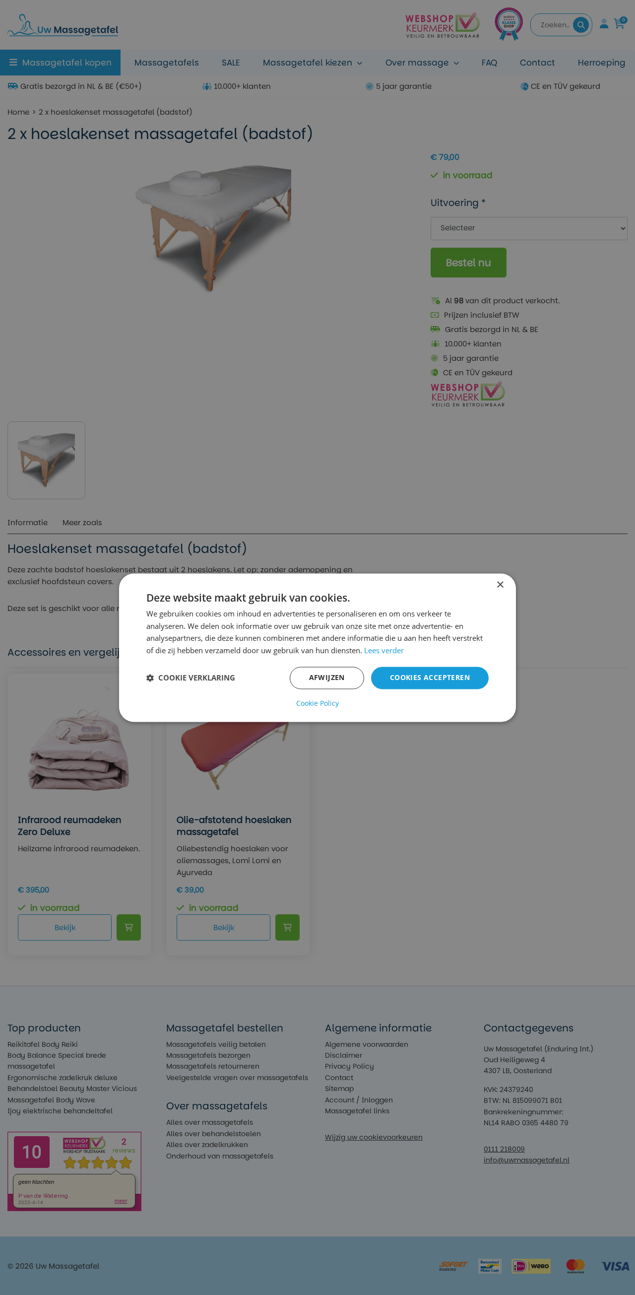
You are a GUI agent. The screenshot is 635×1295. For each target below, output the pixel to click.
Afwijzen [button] (327, 677)
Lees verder (384, 651)
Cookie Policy (317, 703)
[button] (190, 678)
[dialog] (317, 647)
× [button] (500, 585)
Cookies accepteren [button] (430, 677)
